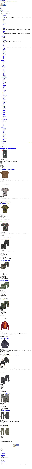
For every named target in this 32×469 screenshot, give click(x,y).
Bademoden (4, 132)
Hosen (3, 21)
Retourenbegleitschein (4, 454)
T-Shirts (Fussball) (4, 75)
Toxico (3, 104)
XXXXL (4, 125)
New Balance (4, 110)
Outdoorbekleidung (5, 134)
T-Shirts (3, 32)
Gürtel (3, 20)
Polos (3, 39)
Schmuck (4, 113)
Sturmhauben (4, 52)
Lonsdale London (4, 129)
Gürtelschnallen (4, 116)
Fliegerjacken (4, 107)
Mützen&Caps (4, 23)
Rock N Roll (5, 77)
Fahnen (3, 120)
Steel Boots (4, 111)
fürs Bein (4, 78)
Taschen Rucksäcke (5, 95)
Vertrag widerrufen (5, 457)
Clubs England (4, 49)
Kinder (3, 81)
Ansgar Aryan (4, 67)
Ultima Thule (4, 70)
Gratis (3, 16)
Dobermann (4, 137)
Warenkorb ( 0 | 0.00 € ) (4, 141)
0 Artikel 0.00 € (1, 7)
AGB (2, 456)
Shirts (3, 101)
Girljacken (4, 19)
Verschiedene (4, 112)
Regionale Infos (3, 461)
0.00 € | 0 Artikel (2, 9)
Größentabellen (3, 455)
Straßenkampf (4, 51)
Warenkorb (1, 6)
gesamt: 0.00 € (30, 142)
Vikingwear (5, 66)
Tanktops (4, 26)
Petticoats (4, 135)
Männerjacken (4, 82)
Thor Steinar (4, 130)
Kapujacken (4, 22)
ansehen (1, 8)
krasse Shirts (4, 103)
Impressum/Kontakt (3, 453)
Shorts (3, 24)
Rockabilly (4, 140)
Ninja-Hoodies (4, 50)
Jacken (3, 35)
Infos (3, 127)
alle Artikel (4, 30)
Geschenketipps (4, 15)
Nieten (3, 117)
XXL (3, 124)
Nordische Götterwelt (5, 138)
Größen (3, 121)
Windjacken (4, 28)
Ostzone (4, 71)
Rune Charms (4, 118)
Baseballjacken (4, 106)
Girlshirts (4, 42)
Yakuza (3, 131)
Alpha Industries (4, 128)
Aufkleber (4, 61)
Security (4, 96)
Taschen (3, 27)
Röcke (3, 83)
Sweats (3, 25)
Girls (3, 56)
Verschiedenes (4, 40)
